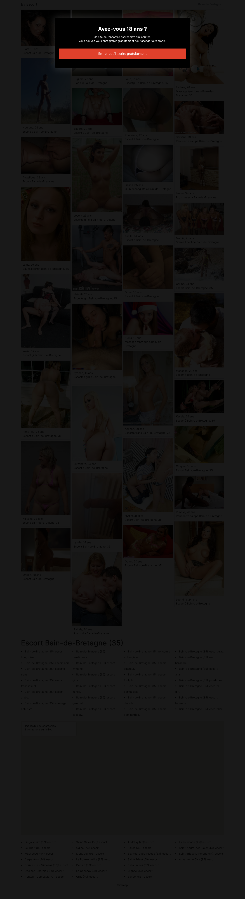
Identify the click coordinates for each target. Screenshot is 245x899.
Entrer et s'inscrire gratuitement (122, 54)
